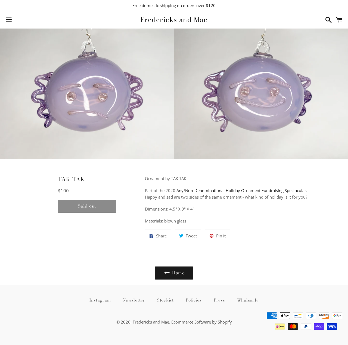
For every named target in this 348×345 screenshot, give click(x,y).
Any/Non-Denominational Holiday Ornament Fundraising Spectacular (241, 190)
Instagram (100, 300)
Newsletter (134, 300)
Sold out (87, 206)
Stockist (165, 300)
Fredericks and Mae (174, 19)
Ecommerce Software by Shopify (201, 322)
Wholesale (248, 300)
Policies (194, 300)
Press (219, 300)
